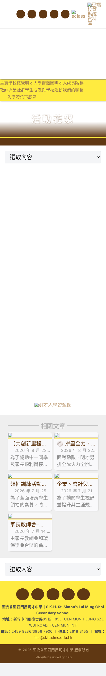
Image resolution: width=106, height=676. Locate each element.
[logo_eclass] (78, 12)
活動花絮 (53, 118)
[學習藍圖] (53, 405)
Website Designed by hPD (54, 657)
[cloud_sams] (94, 4)
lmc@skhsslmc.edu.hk (53, 637)
